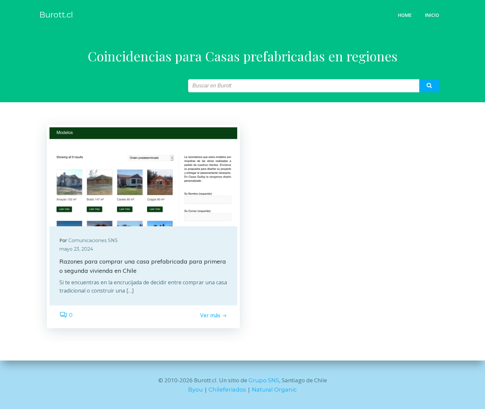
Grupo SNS (263, 380)
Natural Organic (274, 389)
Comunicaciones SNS (93, 240)
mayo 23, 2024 (76, 249)
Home (405, 15)
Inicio (432, 15)
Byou (195, 389)
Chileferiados (227, 389)
